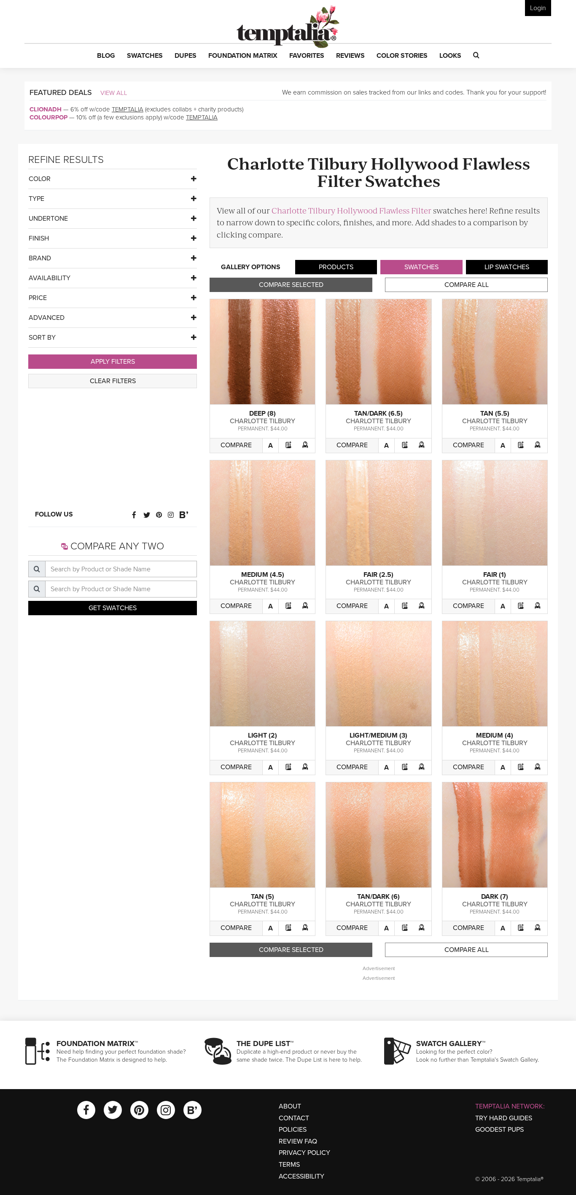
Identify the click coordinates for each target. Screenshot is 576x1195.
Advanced (47, 318)
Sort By (42, 337)
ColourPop (48, 117)
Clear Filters (113, 381)
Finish (39, 238)
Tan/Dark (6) (378, 896)
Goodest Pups (499, 1129)
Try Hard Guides (503, 1118)
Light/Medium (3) (378, 735)
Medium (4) (494, 735)
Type (36, 199)
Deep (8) (262, 413)
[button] (106, 56)
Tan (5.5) (494, 413)
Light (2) (262, 735)
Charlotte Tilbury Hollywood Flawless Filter (351, 210)
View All (113, 93)
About (290, 1106)
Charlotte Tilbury (262, 421)
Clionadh (46, 109)
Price (38, 298)
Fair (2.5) (378, 574)
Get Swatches (113, 608)
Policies (293, 1129)
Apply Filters (113, 361)
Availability (49, 278)
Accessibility (301, 1176)
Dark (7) (494, 896)
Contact (294, 1118)
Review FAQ (298, 1141)
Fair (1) (494, 574)
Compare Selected (291, 285)
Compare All (466, 285)
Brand (40, 258)
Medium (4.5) (262, 574)
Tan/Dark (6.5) (378, 413)
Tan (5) (262, 896)
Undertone (48, 218)
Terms (289, 1164)
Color (40, 179)
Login (538, 8)
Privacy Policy (304, 1153)
